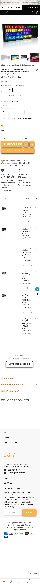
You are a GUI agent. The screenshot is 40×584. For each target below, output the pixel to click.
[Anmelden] (32, 12)
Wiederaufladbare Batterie (13, 112)
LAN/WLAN (7, 90)
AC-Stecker (7, 106)
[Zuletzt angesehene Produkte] (37, 289)
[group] (5, 57)
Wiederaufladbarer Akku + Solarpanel (17, 118)
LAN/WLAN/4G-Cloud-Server (14, 96)
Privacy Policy (13, 507)
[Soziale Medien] (37, 294)
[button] (37, 299)
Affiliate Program (11, 7)
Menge (3, 130)
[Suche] (7, 12)
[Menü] (2, 12)
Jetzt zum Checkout (18, 151)
